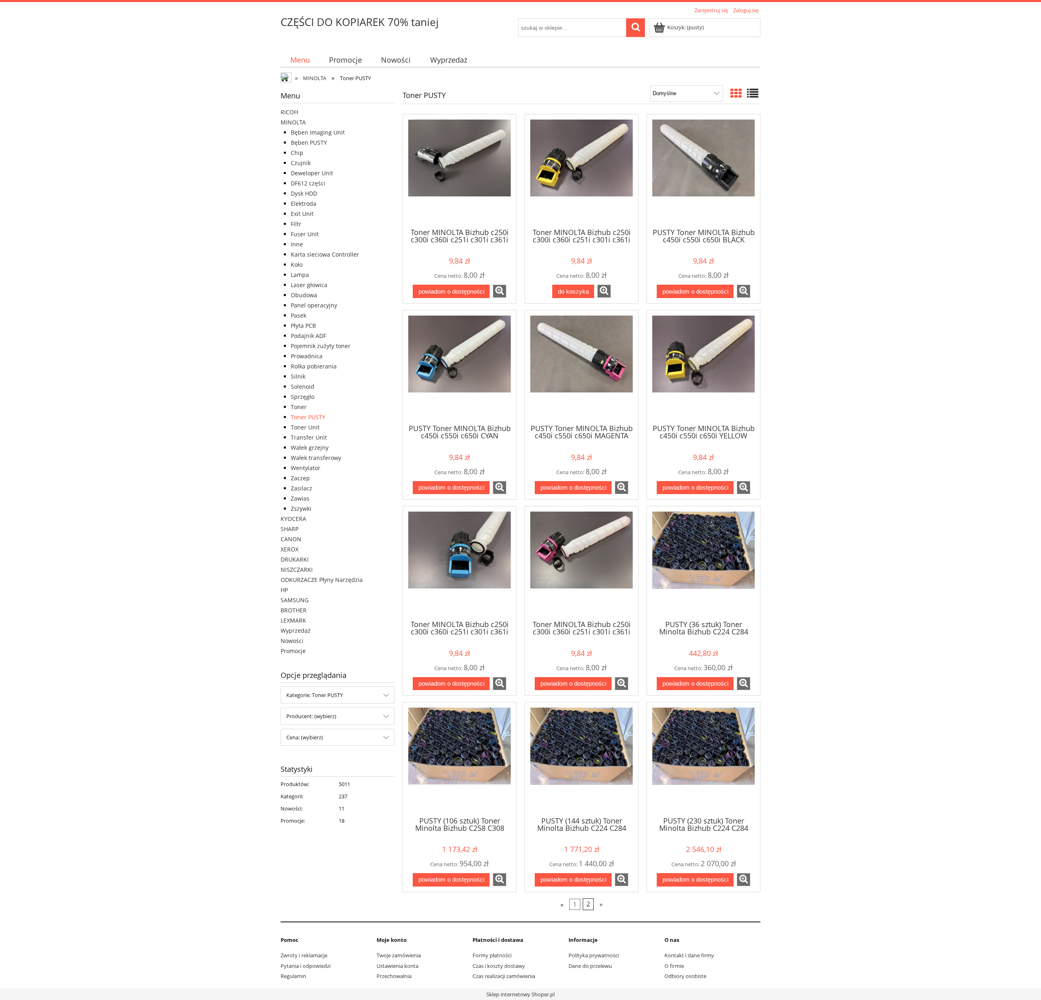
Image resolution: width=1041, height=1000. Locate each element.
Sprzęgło (302, 397)
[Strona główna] (287, 78)
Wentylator (305, 468)
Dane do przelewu (590, 965)
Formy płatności (492, 955)
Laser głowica (309, 285)
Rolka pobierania (314, 366)
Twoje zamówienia (399, 955)
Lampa (300, 275)
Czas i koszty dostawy (499, 965)
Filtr (296, 224)
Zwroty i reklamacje (304, 955)
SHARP (289, 529)
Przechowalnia (394, 976)
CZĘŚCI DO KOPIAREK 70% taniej (360, 22)
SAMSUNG (295, 600)
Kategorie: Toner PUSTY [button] (314, 695)
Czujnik (301, 163)
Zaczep (300, 478)
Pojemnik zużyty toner (321, 346)
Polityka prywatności (593, 955)
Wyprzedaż (296, 630)
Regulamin (293, 976)
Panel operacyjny (314, 305)
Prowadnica (306, 356)
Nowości (292, 641)
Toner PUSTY (308, 417)
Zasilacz (301, 488)
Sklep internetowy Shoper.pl (520, 994)
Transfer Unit (309, 437)
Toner (299, 407)
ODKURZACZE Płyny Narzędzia (322, 580)
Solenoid (302, 386)
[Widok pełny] (752, 93)
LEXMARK (293, 620)
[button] (499, 291)
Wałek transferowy (316, 458)
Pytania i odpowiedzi (306, 965)
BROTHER (294, 610)
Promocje (293, 651)
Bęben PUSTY (309, 142)
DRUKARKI (295, 559)
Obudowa (304, 295)
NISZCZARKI (297, 569)
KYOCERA (293, 519)
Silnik (298, 376)
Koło (297, 264)
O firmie (674, 965)
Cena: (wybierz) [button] (304, 737)
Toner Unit (305, 427)
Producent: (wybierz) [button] (311, 716)
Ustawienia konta (397, 965)
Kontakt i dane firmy (689, 955)
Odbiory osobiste (685, 976)
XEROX (289, 549)
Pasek (298, 315)
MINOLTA (293, 122)
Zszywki (301, 508)
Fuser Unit (305, 234)
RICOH (289, 112)
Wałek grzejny (310, 447)
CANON (291, 539)
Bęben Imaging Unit (318, 132)
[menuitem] (300, 60)
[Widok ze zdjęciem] (736, 93)
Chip (297, 153)
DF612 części (308, 183)
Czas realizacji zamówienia (504, 976)
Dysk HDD (304, 193)
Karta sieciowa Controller (325, 254)
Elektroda (303, 203)
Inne (297, 244)
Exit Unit (302, 214)
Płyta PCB (303, 325)
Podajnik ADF (308, 336)
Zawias (300, 498)
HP (284, 590)
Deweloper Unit (312, 173)
